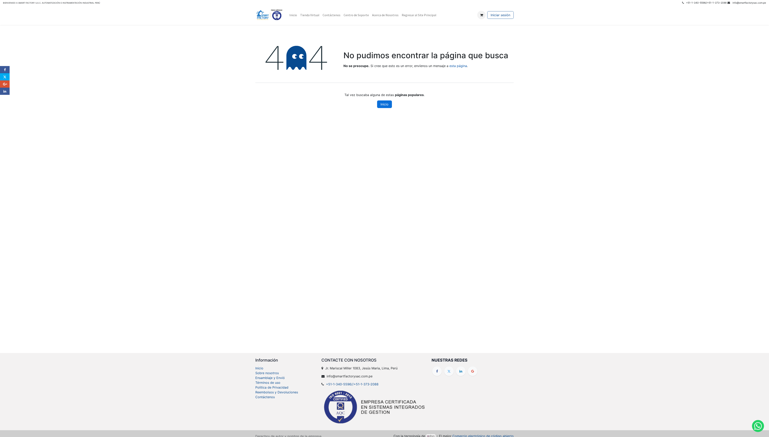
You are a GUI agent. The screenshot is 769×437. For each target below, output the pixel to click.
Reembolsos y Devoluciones (276, 392)
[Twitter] (449, 371)
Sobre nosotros (267, 373)
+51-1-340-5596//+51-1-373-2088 (352, 384)
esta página (458, 66)
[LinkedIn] (461, 371)
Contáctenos (265, 397)
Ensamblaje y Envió (270, 378)
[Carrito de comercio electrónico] (481, 15)
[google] (472, 371)
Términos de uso (267, 383)
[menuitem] (293, 15)
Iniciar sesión (500, 15)
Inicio (384, 104)
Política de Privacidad (271, 387)
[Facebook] (437, 371)
